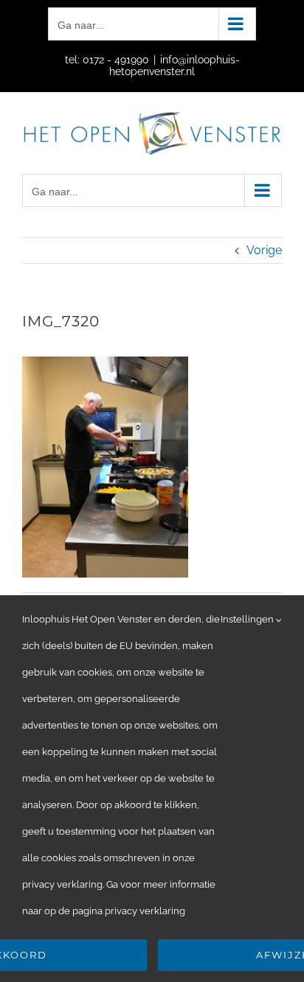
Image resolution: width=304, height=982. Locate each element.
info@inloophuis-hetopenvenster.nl (174, 65)
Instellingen (248, 619)
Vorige (264, 250)
